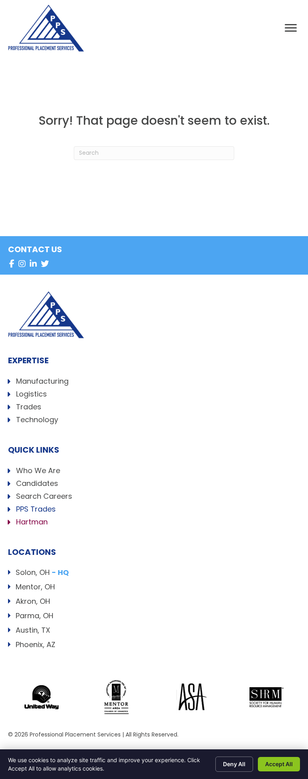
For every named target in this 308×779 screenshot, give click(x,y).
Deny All (234, 764)
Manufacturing (42, 382)
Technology (37, 420)
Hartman (32, 522)
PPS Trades (36, 510)
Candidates (37, 484)
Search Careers (44, 497)
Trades (28, 407)
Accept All (279, 764)
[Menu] (291, 28)
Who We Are (38, 471)
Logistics (31, 395)
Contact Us (35, 249)
